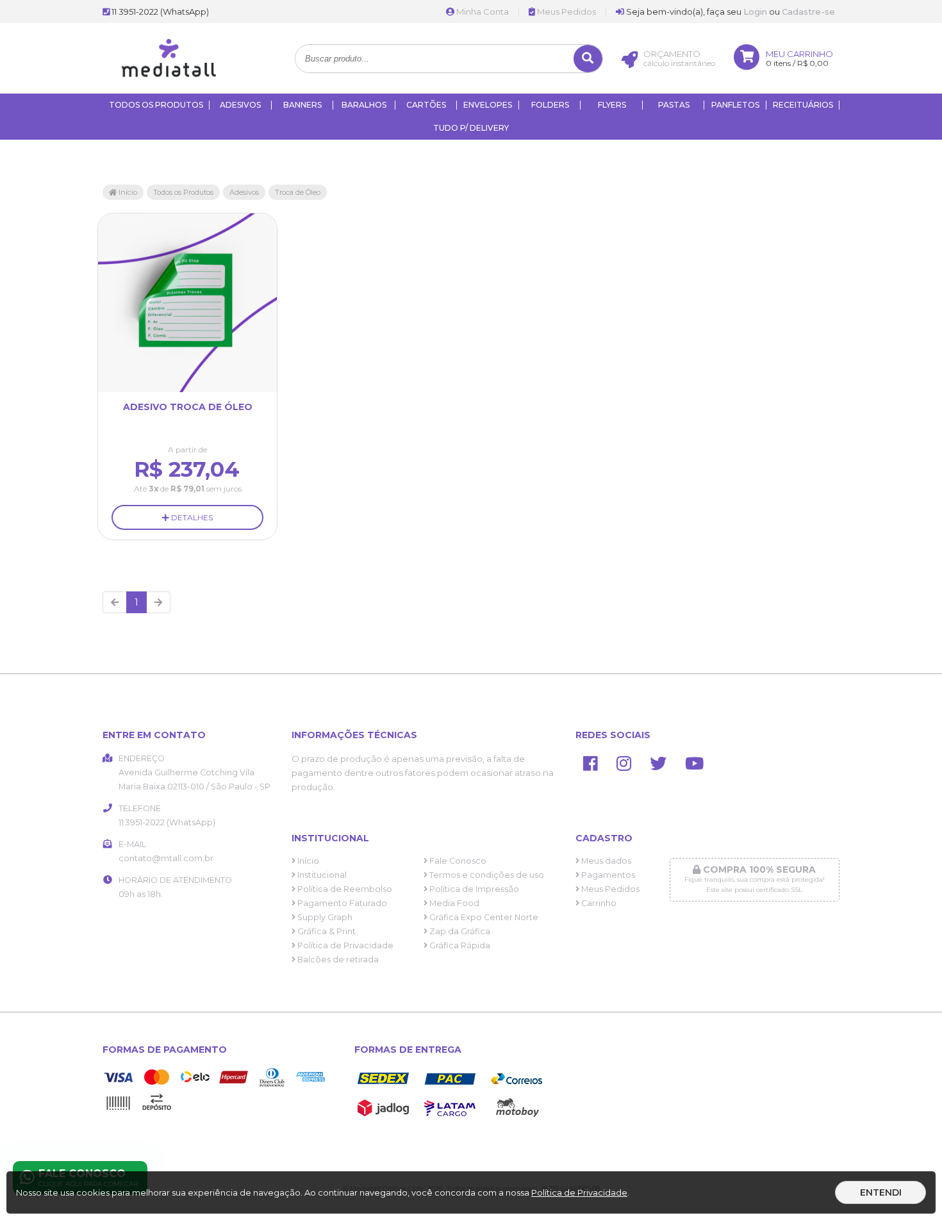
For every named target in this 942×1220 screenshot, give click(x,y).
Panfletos (735, 105)
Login (755, 11)
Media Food (453, 903)
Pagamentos (607, 875)
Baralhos (364, 105)
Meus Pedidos (565, 11)
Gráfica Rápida (458, 945)
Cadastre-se (808, 11)
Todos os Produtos (156, 105)
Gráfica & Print (325, 931)
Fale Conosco (456, 861)
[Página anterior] (115, 602)
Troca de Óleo (297, 192)
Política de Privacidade (344, 945)
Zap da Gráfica (458, 931)
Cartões (426, 105)
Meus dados (605, 861)
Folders (550, 105)
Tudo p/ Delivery (471, 128)
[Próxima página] (158, 602)
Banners (302, 105)
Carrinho (597, 903)
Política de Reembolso (343, 889)
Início (127, 192)
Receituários (803, 105)
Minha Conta (481, 11)
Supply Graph (323, 917)
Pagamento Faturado (341, 903)
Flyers (612, 105)
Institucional (321, 875)
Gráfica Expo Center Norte (482, 917)
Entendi (881, 1192)
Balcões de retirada (337, 959)
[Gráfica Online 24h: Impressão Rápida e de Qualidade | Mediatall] (173, 90)
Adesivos (240, 105)
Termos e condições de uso (485, 875)
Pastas (674, 105)
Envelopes (487, 105)
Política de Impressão (473, 889)
